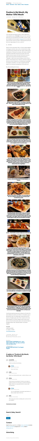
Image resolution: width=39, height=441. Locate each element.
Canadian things (9, 336)
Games (19, 4)
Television (12, 4)
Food (16, 4)
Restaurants (12, 335)
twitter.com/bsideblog (24, 425)
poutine (16, 336)
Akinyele (21, 39)
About (7, 4)
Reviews (16, 335)
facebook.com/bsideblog (10, 426)
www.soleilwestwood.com (10, 331)
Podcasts (26, 4)
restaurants (19, 336)
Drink (22, 4)
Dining (8, 335)
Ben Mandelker (9, 334)
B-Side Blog (8, 3)
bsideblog (22, 426)
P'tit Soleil (13, 336)
